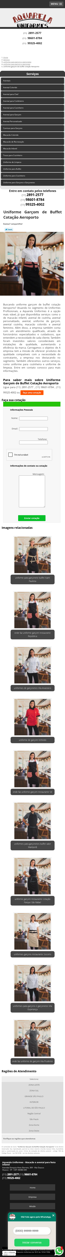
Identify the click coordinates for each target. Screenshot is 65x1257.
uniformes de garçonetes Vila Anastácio (32, 688)
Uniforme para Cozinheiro (14, 175)
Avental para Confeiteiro (13, 101)
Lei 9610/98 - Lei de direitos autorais (26, 1153)
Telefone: (43, 439)
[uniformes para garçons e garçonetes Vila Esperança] (32, 982)
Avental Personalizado (12, 121)
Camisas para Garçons (12, 128)
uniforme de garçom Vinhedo (32, 740)
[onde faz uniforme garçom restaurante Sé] (32, 768)
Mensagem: (39, 474)
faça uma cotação (32, 392)
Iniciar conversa (31, 1242)
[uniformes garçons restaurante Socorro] (32, 930)
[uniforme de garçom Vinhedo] (32, 716)
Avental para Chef (10, 94)
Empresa (32, 1197)
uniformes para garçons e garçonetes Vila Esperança (32, 1008)
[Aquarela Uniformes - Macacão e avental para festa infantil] (32, 17)
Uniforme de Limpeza (12, 162)
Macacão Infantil (10, 148)
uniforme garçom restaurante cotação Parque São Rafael (32, 901)
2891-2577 (34, 33)
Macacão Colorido (10, 135)
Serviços (32, 74)
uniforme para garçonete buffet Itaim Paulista (32, 579)
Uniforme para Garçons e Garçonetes (19, 182)
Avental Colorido (10, 87)
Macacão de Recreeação (13, 141)
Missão (32, 1206)
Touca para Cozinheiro (12, 155)
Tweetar (9, 229)
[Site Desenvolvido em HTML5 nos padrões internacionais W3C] (9, 1254)
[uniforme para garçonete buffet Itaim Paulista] (32, 554)
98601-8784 (35, 38)
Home (32, 1187)
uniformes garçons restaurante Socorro (32, 954)
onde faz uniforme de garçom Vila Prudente (32, 1061)
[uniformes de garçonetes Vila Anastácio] (32, 664)
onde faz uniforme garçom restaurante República (32, 634)
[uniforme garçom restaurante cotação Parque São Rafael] (32, 875)
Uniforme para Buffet (12, 169)
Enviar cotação (31, 518)
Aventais (6, 80)
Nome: (15, 418)
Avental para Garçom (12, 114)
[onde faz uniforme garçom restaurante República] (32, 609)
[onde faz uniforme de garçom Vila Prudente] (32, 1037)
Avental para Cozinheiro (13, 108)
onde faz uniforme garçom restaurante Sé (32, 791)
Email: (15, 428)
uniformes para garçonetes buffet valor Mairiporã (32, 845)
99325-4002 (35, 43)
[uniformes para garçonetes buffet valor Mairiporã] (32, 820)
